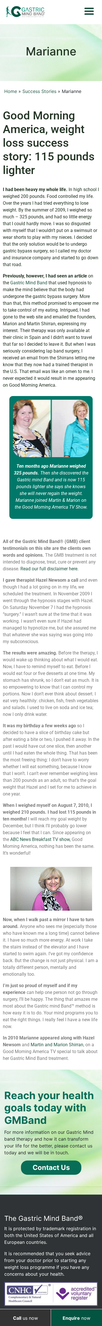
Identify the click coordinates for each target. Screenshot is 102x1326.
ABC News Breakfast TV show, (40, 839)
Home (10, 91)
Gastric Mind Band (29, 282)
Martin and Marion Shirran (57, 1044)
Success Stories (39, 91)
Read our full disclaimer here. (49, 568)
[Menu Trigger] (89, 10)
